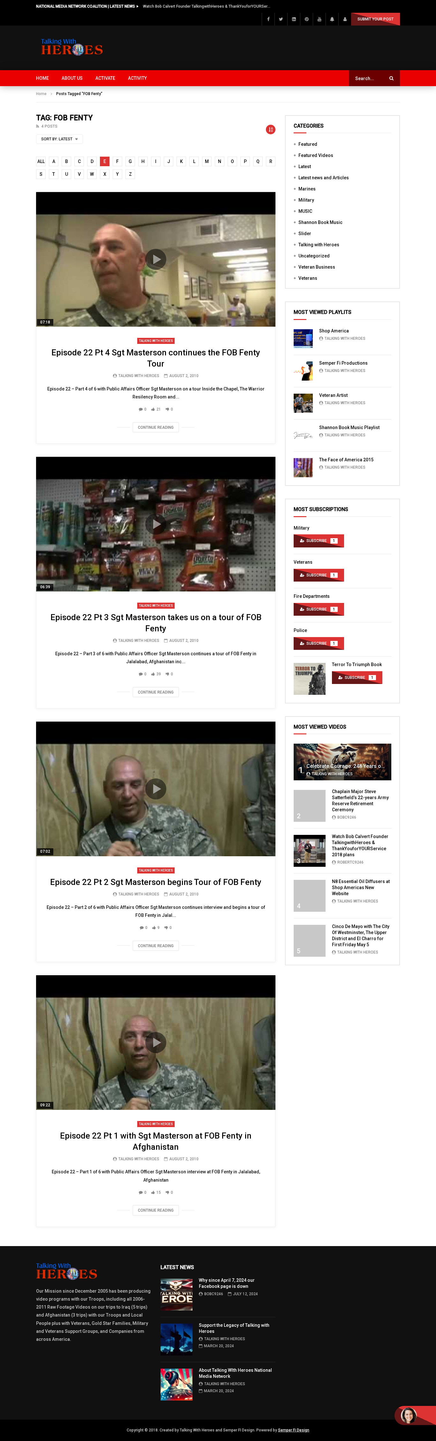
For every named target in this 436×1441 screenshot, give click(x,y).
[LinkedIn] (293, 19)
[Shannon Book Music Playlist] (303, 435)
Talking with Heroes (156, 341)
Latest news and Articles (323, 177)
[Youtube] (319, 19)
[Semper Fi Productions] (303, 371)
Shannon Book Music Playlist (349, 427)
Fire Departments (312, 596)
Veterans (307, 278)
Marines (307, 188)
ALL (41, 161)
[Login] (344, 19)
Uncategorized (314, 255)
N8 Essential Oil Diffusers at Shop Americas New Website (361, 887)
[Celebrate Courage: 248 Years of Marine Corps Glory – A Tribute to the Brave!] (342, 762)
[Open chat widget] (415, 1415)
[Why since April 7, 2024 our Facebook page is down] (176, 1295)
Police (300, 630)
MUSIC (305, 211)
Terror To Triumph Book (357, 664)
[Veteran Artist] (303, 403)
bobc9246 (346, 817)
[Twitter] (280, 19)
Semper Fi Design (293, 1430)
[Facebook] (268, 19)
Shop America (334, 330)
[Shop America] (303, 338)
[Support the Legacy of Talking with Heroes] (176, 1340)
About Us (72, 78)
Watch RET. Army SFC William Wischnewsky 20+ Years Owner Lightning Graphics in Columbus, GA (207, 6)
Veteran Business (316, 267)
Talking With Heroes (138, 376)
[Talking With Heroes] (72, 48)
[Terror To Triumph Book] (310, 679)
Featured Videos (315, 155)
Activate (105, 78)
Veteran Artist (333, 395)
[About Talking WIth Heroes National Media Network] (176, 1384)
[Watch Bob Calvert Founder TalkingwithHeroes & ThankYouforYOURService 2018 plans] (310, 851)
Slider (304, 233)
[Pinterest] (306, 19)
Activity (137, 78)
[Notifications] (332, 19)
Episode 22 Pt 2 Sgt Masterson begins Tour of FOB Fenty (155, 882)
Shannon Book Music (320, 222)
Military (306, 200)
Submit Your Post (375, 19)
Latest (304, 166)
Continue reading (156, 427)
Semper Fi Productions (343, 363)
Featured (307, 144)
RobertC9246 (350, 862)
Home (42, 78)
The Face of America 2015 (346, 459)
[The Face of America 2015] (303, 467)
